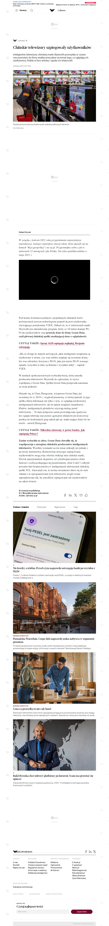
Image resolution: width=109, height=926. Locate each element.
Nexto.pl (75, 868)
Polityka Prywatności (36, 862)
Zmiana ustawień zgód (37, 865)
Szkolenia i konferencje (23, 887)
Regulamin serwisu (36, 868)
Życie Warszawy (79, 878)
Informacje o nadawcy (37, 870)
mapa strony (18, 894)
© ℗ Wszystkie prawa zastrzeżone (34, 493)
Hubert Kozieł (25, 232)
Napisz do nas (19, 868)
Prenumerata (56, 868)
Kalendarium (35, 894)
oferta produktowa (54, 894)
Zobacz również (21, 507)
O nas (15, 862)
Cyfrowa (21, 41)
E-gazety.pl (77, 865)
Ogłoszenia (55, 865)
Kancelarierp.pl (78, 873)
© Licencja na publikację (29, 491)
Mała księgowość (79, 870)
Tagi (75, 507)
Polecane (41, 507)
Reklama (54, 862)
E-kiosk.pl (76, 862)
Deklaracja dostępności (37, 873)
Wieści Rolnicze (78, 876)
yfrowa (61, 10)
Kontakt (16, 865)
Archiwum (55, 870)
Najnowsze (59, 507)
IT (26, 41)
